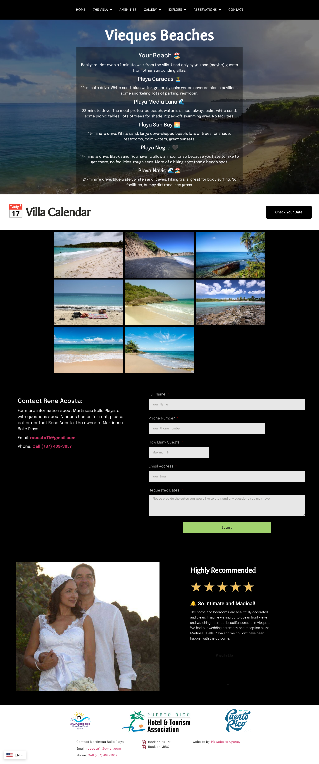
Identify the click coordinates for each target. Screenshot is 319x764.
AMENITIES (127, 10)
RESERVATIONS (205, 10)
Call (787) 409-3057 (52, 447)
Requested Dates (165, 490)
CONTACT (235, 10)
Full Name (158, 394)
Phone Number (162, 418)
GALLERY (150, 10)
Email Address (161, 466)
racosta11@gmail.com (53, 438)
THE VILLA (100, 10)
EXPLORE (175, 10)
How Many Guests (165, 442)
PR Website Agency (226, 742)
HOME (80, 10)
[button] (224, 684)
